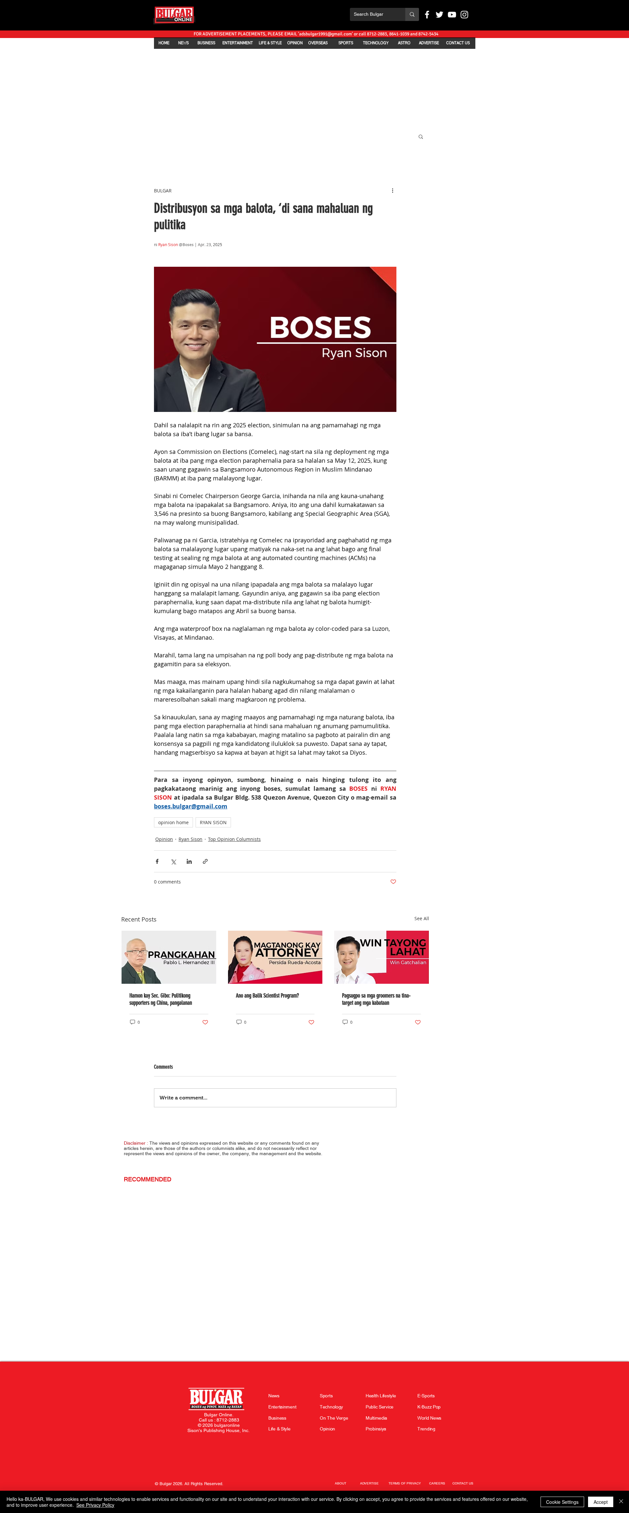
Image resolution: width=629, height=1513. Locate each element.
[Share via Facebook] (157, 861)
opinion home (173, 822)
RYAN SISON (213, 822)
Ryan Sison (190, 839)
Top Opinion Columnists (234, 839)
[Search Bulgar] (412, 14)
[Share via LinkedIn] (189, 861)
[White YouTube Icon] (452, 15)
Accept (601, 1502)
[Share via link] (205, 861)
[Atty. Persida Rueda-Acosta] (275, 957)
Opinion (164, 839)
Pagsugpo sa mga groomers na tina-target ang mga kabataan (376, 999)
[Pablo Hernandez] (169, 957)
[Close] (621, 1502)
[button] (421, 136)
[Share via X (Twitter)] (173, 861)
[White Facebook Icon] (427, 15)
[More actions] (392, 190)
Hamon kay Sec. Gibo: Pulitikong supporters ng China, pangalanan (160, 999)
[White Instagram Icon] (464, 15)
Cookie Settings (562, 1502)
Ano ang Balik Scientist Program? (268, 995)
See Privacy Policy (95, 1505)
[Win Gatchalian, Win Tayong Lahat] (381, 957)
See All (421, 918)
